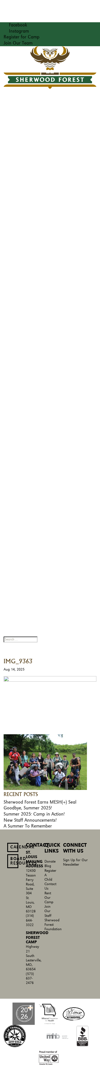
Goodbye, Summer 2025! (28, 808)
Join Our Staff (47, 911)
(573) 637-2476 (30, 978)
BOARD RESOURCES (14, 861)
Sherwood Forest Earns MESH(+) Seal (40, 802)
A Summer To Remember (28, 826)
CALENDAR (14, 847)
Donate (50, 861)
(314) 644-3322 (30, 920)
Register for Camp (21, 37)
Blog (47, 866)
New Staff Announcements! (30, 820)
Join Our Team (18, 43)
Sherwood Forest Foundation (53, 925)
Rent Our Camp (48, 898)
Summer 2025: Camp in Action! (34, 814)
